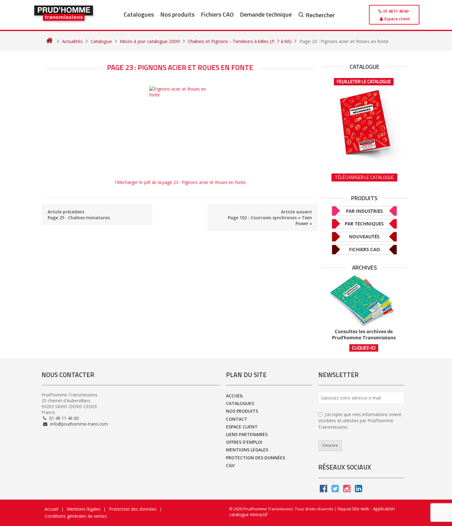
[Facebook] (323, 490)
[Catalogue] (364, 118)
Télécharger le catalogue (364, 177)
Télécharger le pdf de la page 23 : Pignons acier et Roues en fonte (180, 182)
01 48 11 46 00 (63, 418)
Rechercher (320, 15)
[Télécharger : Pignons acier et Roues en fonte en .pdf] (180, 129)
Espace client (242, 427)
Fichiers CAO (217, 14)
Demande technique (266, 14)
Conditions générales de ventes (76, 516)
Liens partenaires (247, 434)
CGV (230, 465)
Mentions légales (247, 450)
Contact (236, 419)
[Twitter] (335, 490)
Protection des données (255, 458)
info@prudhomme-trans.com (78, 424)
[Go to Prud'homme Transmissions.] (49, 41)
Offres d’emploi (244, 442)
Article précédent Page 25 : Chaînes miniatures (79, 214)
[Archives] (364, 313)
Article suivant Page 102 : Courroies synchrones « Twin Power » (270, 217)
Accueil (234, 396)
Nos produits (177, 14)
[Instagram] (347, 490)
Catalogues (139, 14)
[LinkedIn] (358, 490)
